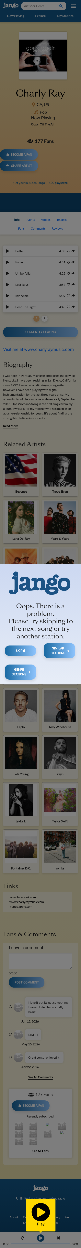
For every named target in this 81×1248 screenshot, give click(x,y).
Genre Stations (19, 672)
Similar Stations (58, 650)
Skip (19, 651)
